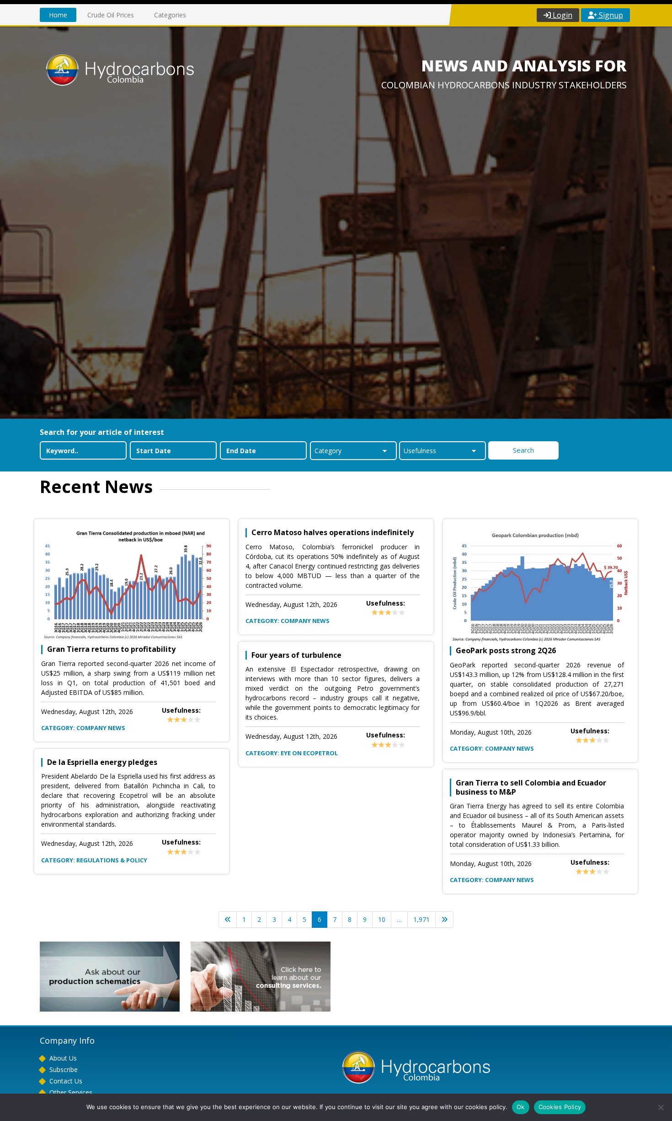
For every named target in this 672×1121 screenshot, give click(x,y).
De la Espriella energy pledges (102, 762)
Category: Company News (83, 728)
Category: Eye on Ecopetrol (291, 753)
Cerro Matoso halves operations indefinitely (332, 532)
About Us (63, 1058)
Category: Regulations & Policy (94, 860)
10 (381, 919)
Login (561, 15)
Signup (610, 15)
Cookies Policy (560, 1106)
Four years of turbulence (296, 655)
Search (523, 450)
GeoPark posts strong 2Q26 (506, 650)
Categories (170, 15)
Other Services (70, 1092)
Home (58, 15)
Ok (521, 1106)
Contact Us (65, 1081)
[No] (660, 1107)
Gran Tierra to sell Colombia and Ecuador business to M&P (531, 787)
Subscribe (63, 1069)
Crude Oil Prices (110, 15)
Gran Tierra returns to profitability (111, 649)
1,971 (421, 919)
